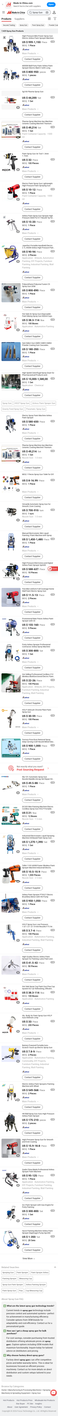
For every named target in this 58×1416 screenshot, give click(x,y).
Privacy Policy (36, 1407)
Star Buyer (20, 1403)
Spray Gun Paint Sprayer (12, 1284)
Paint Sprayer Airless (39, 1272)
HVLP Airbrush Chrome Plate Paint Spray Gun (36, 711)
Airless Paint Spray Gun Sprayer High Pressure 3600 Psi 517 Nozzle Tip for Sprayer (37, 218)
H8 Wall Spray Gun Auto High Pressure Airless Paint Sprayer (38, 1115)
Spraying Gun (8, 1272)
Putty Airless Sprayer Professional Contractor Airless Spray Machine (36, 645)
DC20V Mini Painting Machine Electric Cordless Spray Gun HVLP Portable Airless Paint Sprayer (37, 808)
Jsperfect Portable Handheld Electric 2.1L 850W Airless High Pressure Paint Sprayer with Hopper (38, 247)
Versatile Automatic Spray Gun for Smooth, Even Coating (36, 505)
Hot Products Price (24, 1400)
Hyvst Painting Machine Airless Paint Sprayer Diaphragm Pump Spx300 (37, 1232)
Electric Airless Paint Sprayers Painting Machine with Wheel (38, 1085)
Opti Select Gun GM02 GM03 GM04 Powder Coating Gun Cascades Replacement (37, 345)
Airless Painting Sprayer (36, 1284)
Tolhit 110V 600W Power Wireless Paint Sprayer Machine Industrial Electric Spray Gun (38, 867)
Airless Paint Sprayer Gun (43, 403)
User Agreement (21, 1407)
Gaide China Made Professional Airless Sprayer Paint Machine (38, 1170)
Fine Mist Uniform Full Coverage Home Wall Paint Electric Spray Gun (38, 590)
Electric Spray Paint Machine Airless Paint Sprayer (37, 416)
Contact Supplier (32, 59)
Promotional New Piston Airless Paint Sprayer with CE (37, 619)
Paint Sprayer (22, 1272)
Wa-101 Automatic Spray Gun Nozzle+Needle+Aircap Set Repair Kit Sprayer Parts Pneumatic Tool (37, 779)
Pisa (21, 1290)
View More (28, 1258)
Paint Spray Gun (38, 25)
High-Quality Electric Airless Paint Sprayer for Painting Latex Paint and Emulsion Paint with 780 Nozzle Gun (37, 958)
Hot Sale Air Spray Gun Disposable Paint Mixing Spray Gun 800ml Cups (37, 315)
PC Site (30, 1403)
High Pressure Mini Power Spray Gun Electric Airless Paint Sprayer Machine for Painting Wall (37, 38)
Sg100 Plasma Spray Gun (32, 91)
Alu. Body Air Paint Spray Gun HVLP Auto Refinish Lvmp (37, 1016)
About (9, 1407)
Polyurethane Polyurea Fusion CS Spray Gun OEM (36, 285)
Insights (38, 1403)
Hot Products (8, 1400)
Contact (47, 1407)
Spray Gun (23, 25)
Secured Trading (9, 25)
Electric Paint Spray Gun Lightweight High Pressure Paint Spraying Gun (37, 184)
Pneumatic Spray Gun (35, 409)
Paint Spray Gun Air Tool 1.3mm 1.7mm (35, 154)
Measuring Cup (25, 1278)
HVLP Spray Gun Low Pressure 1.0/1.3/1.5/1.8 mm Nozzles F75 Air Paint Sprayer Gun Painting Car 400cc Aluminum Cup (38, 927)
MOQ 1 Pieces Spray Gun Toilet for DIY (38, 474)
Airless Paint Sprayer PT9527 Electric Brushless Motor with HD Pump (37, 895)
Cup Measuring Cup (34, 1290)
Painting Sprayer (9, 1278)
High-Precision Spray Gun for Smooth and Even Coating (37, 1140)
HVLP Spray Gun (22, 403)
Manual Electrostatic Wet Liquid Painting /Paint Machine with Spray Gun (37, 535)
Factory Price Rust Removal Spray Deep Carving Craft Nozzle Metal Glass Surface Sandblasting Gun (38, 741)
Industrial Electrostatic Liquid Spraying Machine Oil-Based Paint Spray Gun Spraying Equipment (38, 838)
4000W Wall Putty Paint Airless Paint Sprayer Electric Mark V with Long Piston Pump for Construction (37, 68)
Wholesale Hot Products (45, 1400)
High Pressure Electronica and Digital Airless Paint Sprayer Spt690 (37, 564)
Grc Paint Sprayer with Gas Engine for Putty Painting (38, 1206)
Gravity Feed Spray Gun (12, 409)
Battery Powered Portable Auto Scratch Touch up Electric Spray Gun (37, 1046)
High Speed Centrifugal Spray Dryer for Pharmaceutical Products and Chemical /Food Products (38, 375)
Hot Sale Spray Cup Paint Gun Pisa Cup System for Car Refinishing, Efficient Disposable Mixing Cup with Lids (38, 988)
